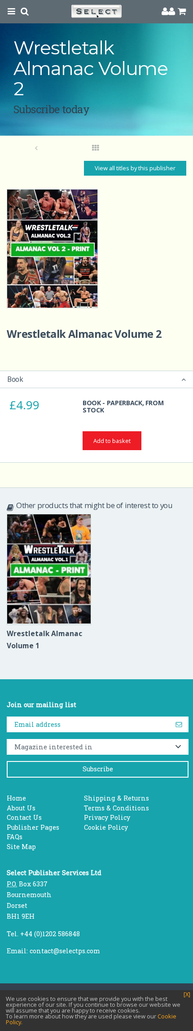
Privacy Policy (107, 817)
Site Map (21, 846)
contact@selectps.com (65, 951)
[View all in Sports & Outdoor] (95, 148)
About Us (21, 808)
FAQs (14, 836)
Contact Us (24, 817)
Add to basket (112, 441)
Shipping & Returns (116, 798)
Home (16, 798)
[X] (187, 994)
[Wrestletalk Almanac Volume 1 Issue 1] (36, 148)
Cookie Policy (106, 827)
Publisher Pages (33, 827)
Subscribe (98, 769)
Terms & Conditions (116, 808)
